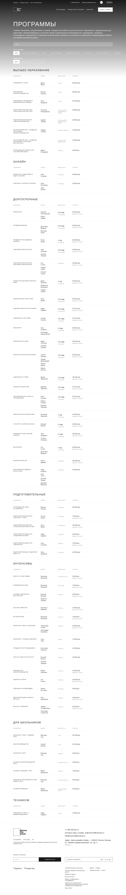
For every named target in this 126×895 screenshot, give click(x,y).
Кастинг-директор (20, 607)
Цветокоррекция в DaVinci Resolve (23, 698)
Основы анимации (20, 788)
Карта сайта (68, 888)
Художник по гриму (21, 377)
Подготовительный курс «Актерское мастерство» (23, 110)
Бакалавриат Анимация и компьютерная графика (23, 101)
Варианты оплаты (77, 214)
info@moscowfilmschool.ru (89, 2)
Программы (60, 9)
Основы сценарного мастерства (21, 594)
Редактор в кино (19, 679)
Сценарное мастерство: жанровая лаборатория (22, 263)
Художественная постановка (24, 308)
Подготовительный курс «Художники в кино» (22, 534)
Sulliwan (98, 868)
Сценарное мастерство (22, 249)
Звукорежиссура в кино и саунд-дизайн (23, 397)
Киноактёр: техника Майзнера (25, 639)
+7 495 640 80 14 (75, 2)
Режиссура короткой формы (24, 354)
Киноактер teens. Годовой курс (23, 735)
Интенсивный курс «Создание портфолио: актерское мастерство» (25, 141)
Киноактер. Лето (19, 753)
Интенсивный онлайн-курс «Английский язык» (23, 150)
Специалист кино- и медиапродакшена (21, 813)
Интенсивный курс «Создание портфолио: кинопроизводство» (25, 131)
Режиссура (17, 212)
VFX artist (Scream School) (24, 424)
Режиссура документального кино (24, 281)
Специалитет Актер (20, 83)
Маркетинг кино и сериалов (24, 625)
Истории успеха (24, 2)
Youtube (26, 839)
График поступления (76, 9)
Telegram (17, 839)
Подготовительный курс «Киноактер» (22, 543)
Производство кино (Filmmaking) (21, 507)
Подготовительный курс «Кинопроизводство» (22, 120)
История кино (18, 616)
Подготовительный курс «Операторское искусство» (24, 525)
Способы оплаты (69, 876)
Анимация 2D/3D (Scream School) (22, 434)
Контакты (68, 845)
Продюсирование (20, 225)
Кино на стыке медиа (21, 576)
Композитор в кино (21, 341)
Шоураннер (17, 447)
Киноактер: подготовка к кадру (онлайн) (23, 175)
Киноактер (17, 327)
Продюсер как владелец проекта (22, 240)
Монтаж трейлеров (20, 706)
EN (102, 2)
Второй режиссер (20, 460)
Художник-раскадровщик (23, 688)
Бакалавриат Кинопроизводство (20, 92)
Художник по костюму (22, 318)
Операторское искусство (23, 298)
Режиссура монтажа (21, 386)
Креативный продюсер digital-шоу (22, 470)
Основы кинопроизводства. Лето (24, 762)
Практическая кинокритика (24, 414)
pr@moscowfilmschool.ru (94, 833)
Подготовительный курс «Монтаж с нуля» (22, 516)
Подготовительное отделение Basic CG (25, 552)
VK (33, 839)
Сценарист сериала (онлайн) (24, 183)
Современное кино (20, 585)
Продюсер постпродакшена (24, 648)
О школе (15, 2)
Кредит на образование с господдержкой (72, 879)
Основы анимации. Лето (22, 770)
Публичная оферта (70, 874)
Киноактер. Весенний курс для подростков (25, 780)
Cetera (103, 870)
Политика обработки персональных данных (75, 871)
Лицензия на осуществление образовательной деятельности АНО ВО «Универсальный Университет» (76, 884)
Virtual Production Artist (23, 657)
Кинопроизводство (20, 744)
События (89, 9)
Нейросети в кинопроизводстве (20, 671)
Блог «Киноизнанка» (36, 2)
